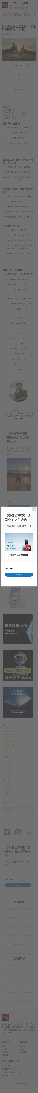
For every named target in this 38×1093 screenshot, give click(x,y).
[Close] (34, 509)
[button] (19, 544)
